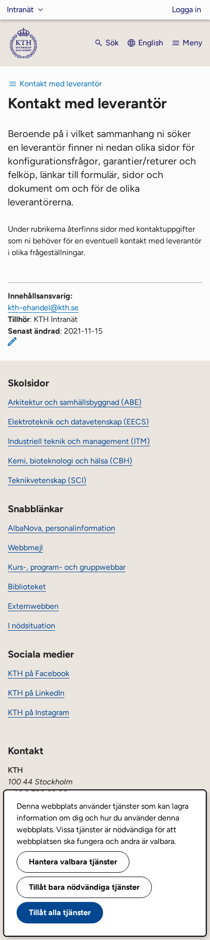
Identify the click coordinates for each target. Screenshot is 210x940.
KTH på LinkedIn (36, 693)
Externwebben (33, 606)
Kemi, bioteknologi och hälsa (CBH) (70, 460)
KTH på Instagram (38, 712)
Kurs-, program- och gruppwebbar (67, 567)
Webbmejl (25, 547)
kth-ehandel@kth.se (43, 307)
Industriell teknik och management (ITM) (79, 441)
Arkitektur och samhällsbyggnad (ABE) (75, 402)
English (150, 42)
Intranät (20, 9)
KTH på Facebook (38, 673)
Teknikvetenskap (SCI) (47, 480)
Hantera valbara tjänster (73, 861)
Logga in (186, 9)
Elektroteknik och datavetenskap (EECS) (78, 421)
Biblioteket (27, 586)
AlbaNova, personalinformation (61, 528)
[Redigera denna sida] (12, 341)
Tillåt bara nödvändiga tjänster (84, 887)
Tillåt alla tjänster (60, 912)
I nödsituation (31, 625)
